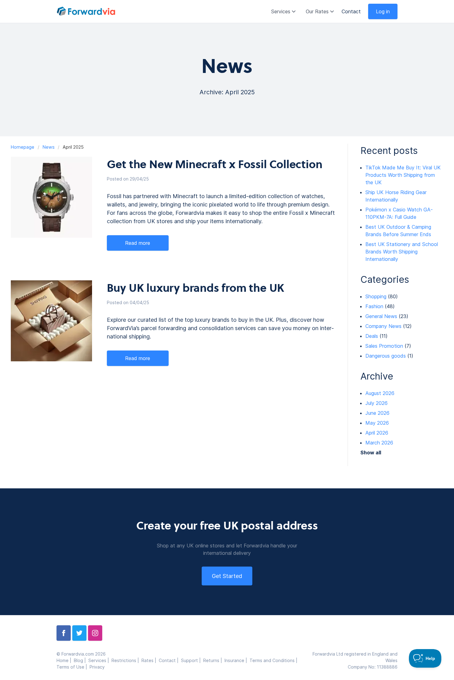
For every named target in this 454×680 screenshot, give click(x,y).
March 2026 (379, 443)
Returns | (214, 660)
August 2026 (379, 393)
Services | (99, 660)
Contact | (170, 660)
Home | (65, 660)
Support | (192, 660)
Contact (351, 11)
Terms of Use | (73, 666)
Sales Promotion (384, 346)
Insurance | (237, 660)
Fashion (374, 306)
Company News (383, 326)
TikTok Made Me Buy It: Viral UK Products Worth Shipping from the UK (403, 174)
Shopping (375, 296)
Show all (370, 452)
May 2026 (377, 423)
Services (280, 11)
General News (381, 316)
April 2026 (376, 433)
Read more (137, 243)
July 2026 (376, 403)
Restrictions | (126, 660)
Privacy (97, 666)
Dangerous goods (385, 356)
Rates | (150, 660)
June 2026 (377, 413)
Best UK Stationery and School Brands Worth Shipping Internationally (401, 251)
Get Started (227, 576)
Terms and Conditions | (274, 660)
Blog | (81, 660)
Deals (371, 336)
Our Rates (317, 11)
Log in (383, 11)
